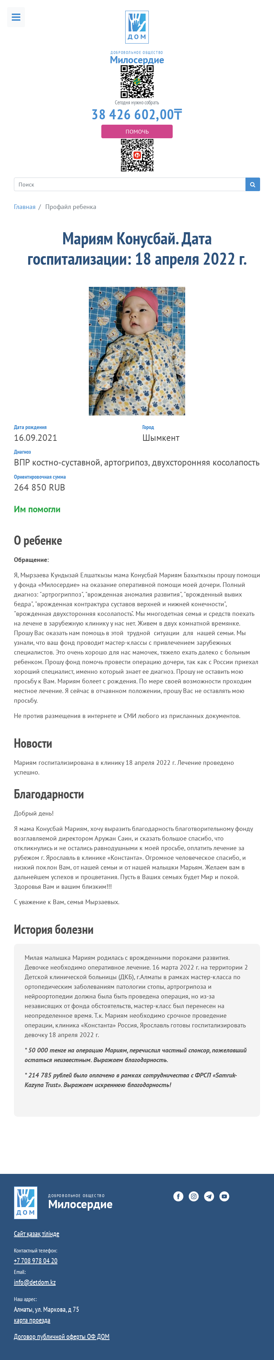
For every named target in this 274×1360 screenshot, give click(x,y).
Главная (25, 207)
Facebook (178, 1196)
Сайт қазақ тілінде (36, 1233)
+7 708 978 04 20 (35, 1260)
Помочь (137, 131)
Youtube (224, 1196)
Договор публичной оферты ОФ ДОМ (62, 1336)
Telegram (209, 1196)
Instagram (194, 1196)
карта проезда (32, 1320)
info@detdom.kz (35, 1282)
